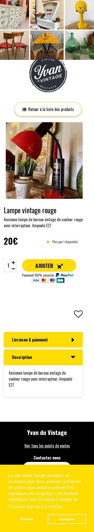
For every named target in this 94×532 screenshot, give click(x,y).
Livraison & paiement (30, 340)
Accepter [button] (67, 519)
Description (22, 357)
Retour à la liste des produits (51, 109)
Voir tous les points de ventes (47, 446)
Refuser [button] (27, 519)
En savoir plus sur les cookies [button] (35, 506)
